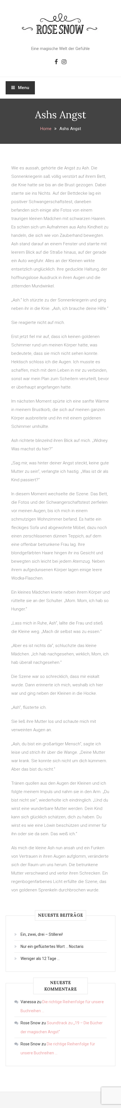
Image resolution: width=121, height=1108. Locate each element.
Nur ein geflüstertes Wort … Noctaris (52, 946)
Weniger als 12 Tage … (40, 958)
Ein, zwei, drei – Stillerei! (42, 934)
